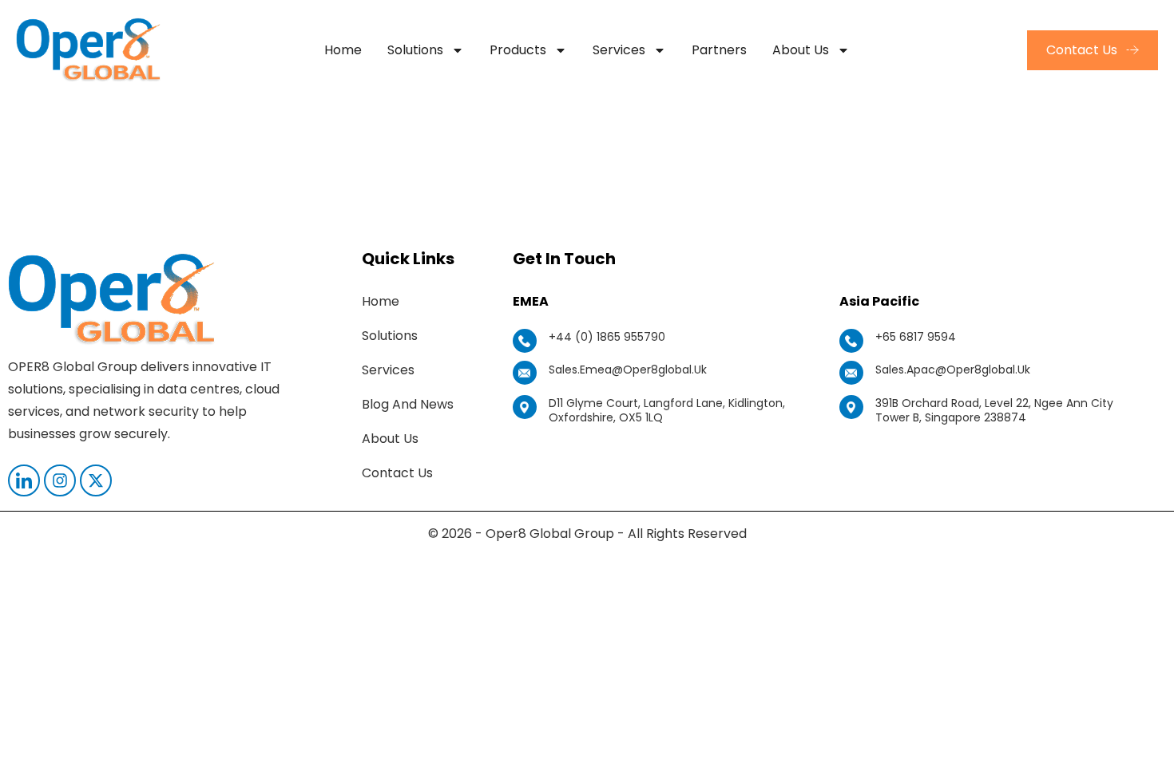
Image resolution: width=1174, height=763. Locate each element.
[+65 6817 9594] (851, 341)
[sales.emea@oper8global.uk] (525, 373)
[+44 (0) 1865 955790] (525, 341)
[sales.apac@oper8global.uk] (851, 373)
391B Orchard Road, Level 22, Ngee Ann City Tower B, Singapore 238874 (994, 410)
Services (619, 50)
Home (343, 50)
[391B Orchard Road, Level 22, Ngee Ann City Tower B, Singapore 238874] (851, 407)
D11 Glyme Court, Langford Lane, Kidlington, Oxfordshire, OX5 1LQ (667, 410)
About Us (800, 50)
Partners (719, 50)
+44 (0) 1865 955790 (607, 337)
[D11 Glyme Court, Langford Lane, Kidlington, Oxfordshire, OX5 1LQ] (525, 407)
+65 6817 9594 (915, 337)
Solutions (415, 50)
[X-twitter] (96, 480)
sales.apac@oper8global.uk (952, 370)
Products (518, 50)
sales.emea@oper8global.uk (628, 370)
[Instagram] (60, 480)
